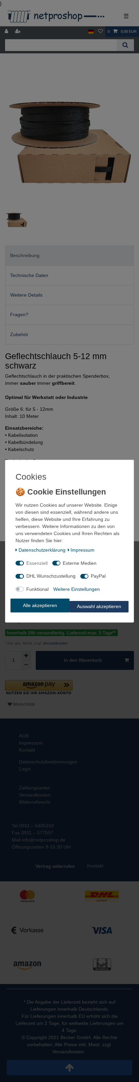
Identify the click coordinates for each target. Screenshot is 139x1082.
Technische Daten (29, 275)
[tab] (69, 256)
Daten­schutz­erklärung (42, 550)
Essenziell (37, 563)
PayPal (98, 576)
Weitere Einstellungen (76, 589)
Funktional (37, 589)
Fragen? (19, 314)
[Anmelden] (7, 31)
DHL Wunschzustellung (51, 576)
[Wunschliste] (100, 31)
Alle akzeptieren (40, 605)
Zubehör (19, 334)
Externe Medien (79, 563)
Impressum (82, 550)
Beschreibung (24, 255)
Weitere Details (26, 295)
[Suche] (125, 45)
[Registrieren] (18, 31)
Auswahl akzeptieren (99, 606)
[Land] (91, 31)
